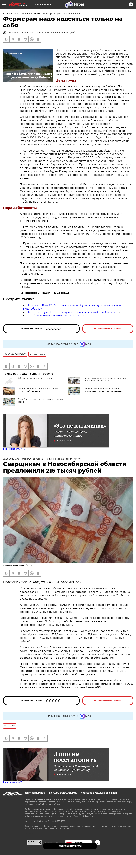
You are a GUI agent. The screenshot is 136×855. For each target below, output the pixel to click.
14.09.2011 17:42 (10, 13)
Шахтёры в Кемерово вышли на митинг (54, 315)
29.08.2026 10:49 (11, 459)
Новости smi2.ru (14, 448)
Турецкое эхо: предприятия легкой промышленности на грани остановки (102, 390)
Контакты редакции (35, 793)
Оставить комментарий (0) (108, 329)
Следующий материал (70, 846)
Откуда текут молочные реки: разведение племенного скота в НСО (104, 379)
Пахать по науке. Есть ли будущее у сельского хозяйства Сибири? (72, 312)
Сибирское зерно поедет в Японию (35, 378)
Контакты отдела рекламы (63, 793)
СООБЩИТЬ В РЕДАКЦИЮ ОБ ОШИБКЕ (99, 793)
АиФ (29, 565)
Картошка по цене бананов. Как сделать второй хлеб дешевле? (38, 390)
